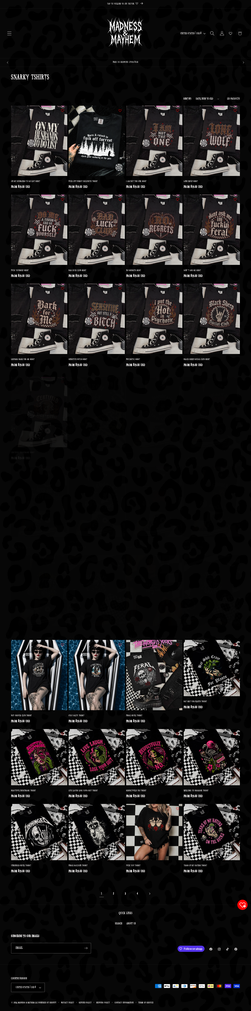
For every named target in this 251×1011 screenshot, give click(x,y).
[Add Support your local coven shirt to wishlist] (178, 378)
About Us (131, 923)
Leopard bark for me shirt (22, 359)
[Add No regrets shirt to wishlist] (178, 199)
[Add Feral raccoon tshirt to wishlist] (120, 809)
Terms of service (146, 1003)
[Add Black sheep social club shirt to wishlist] (235, 288)
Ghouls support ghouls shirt (81, 537)
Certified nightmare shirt (22, 448)
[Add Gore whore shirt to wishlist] (178, 467)
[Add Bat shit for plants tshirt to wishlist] (235, 645)
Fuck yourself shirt (20, 270)
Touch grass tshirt (192, 627)
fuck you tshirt (133, 865)
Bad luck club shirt (77, 270)
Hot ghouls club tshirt (21, 715)
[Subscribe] (86, 948)
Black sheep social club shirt (197, 359)
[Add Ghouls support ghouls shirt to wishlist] (120, 467)
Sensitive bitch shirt (78, 359)
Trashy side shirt (76, 448)
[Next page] (149, 893)
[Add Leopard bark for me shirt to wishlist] (62, 288)
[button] (9, 33)
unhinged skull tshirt (21, 865)
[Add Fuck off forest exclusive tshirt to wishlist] (120, 110)
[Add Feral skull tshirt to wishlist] (178, 645)
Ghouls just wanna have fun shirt (199, 537)
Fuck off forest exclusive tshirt (83, 181)
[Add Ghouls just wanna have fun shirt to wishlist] (235, 467)
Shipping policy (103, 1003)
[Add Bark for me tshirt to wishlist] (120, 556)
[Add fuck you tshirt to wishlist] (178, 809)
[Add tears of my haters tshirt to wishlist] (235, 809)
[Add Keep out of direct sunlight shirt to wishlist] (62, 467)
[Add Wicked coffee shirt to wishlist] (235, 378)
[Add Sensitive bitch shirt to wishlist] (120, 288)
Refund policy (85, 1003)
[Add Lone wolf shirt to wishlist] (235, 110)
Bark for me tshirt (77, 627)
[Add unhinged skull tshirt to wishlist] (62, 809)
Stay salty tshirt (76, 715)
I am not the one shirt (136, 181)
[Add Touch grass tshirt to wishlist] (235, 556)
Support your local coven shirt (140, 448)
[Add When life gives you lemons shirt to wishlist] (62, 556)
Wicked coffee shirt (192, 448)
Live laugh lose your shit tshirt (83, 791)
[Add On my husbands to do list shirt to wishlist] (62, 110)
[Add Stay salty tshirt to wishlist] (120, 645)
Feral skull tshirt (134, 715)
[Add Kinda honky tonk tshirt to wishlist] (178, 556)
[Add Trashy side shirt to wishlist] (120, 378)
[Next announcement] (243, 62)
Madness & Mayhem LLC (28, 1003)
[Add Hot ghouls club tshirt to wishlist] (62, 645)
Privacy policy (67, 1003)
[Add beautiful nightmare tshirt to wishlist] (62, 734)
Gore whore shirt (134, 537)
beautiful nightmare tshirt (23, 791)
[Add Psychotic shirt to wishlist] (178, 288)
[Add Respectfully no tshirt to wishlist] (178, 734)
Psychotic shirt (133, 359)
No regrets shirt (133, 270)
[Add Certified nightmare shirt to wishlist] (62, 378)
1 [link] (101, 893)
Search (118, 923)
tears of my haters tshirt (195, 865)
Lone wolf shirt (191, 181)
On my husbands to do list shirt (25, 181)
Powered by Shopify (47, 1003)
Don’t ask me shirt (192, 270)
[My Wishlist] (230, 33)
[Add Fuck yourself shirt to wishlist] (62, 199)
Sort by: (187, 98)
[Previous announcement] (7, 62)
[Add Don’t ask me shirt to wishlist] (235, 199)
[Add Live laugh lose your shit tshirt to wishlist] (120, 734)
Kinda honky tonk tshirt (137, 627)
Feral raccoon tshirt (78, 865)
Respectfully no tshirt (136, 791)
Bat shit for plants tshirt (195, 701)
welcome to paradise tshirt (196, 791)
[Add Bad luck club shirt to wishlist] (120, 199)
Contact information (124, 1003)
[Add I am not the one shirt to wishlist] (178, 110)
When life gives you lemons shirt (26, 627)
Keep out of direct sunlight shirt (26, 537)
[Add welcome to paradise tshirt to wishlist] (235, 734)
